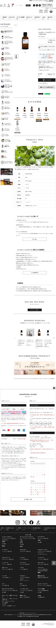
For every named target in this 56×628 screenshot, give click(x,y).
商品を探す (5, 18)
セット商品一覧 (5, 585)
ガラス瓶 (4, 604)
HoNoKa (21, 579)
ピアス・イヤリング (24, 580)
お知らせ (43, 18)
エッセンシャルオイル (26, 378)
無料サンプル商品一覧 (24, 597)
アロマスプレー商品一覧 (25, 551)
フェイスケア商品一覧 (24, 564)
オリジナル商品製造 (20, 18)
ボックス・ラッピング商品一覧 (44, 585)
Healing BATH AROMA (42, 570)
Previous (15, 338)
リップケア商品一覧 (24, 559)
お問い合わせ (50, 18)
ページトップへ (54, 388)
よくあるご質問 (53, 8)
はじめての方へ (12, 18)
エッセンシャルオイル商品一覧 (8, 538)
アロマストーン (41, 552)
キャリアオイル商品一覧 (43, 538)
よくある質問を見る (34, 272)
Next (54, 338)
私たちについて (29, 18)
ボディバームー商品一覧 (7, 569)
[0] (12, 5)
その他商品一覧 (41, 597)
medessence (5, 540)
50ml (36, 378)
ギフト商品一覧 (23, 585)
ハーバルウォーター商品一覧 (26, 590)
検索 (28, 5)
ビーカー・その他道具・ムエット (9, 605)
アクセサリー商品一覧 (24, 577)
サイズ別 (32, 378)
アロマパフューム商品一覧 (8, 559)
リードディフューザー (42, 554)
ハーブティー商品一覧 (7, 551)
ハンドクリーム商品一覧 (43, 559)
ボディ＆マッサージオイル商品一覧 (9, 590)
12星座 (21, 541)
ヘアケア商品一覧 (24, 569)
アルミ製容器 (5, 602)
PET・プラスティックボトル (8, 601)
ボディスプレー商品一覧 (43, 564)
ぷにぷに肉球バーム (6, 577)
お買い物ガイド (37, 18)
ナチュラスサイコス (17, 378)
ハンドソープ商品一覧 (7, 564)
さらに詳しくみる (28, 499)
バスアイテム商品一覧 (42, 569)
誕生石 (21, 542)
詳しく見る (35, 239)
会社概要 (47, 8)
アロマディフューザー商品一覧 (44, 551)
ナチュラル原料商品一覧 (43, 590)
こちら (15, 415)
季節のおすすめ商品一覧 (43, 577)
